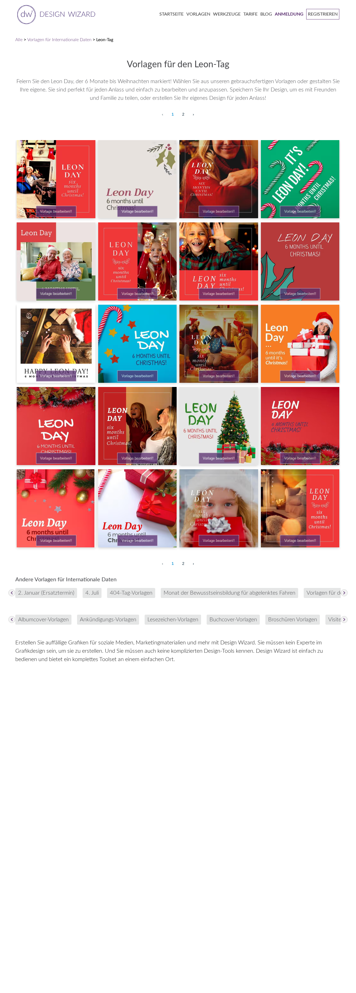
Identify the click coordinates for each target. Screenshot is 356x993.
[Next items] (344, 592)
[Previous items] (11, 592)
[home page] (55, 14)
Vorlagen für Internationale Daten (59, 40)
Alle (19, 40)
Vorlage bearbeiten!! (56, 211)
